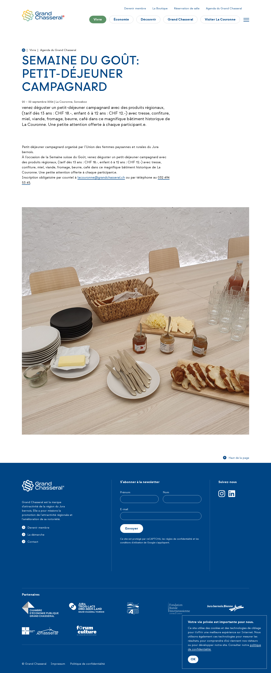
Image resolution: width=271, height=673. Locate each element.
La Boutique (160, 8)
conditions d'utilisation (131, 542)
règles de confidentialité (179, 538)
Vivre (98, 19)
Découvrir (148, 19)
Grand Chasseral (180, 19)
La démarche (36, 534)
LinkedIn (231, 493)
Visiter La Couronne (220, 19)
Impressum (58, 664)
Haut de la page (239, 458)
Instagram (221, 493)
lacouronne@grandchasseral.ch (101, 177)
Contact (33, 541)
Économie (121, 19)
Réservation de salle (186, 8)
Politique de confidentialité (87, 664)
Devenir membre (135, 8)
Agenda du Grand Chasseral (224, 8)
